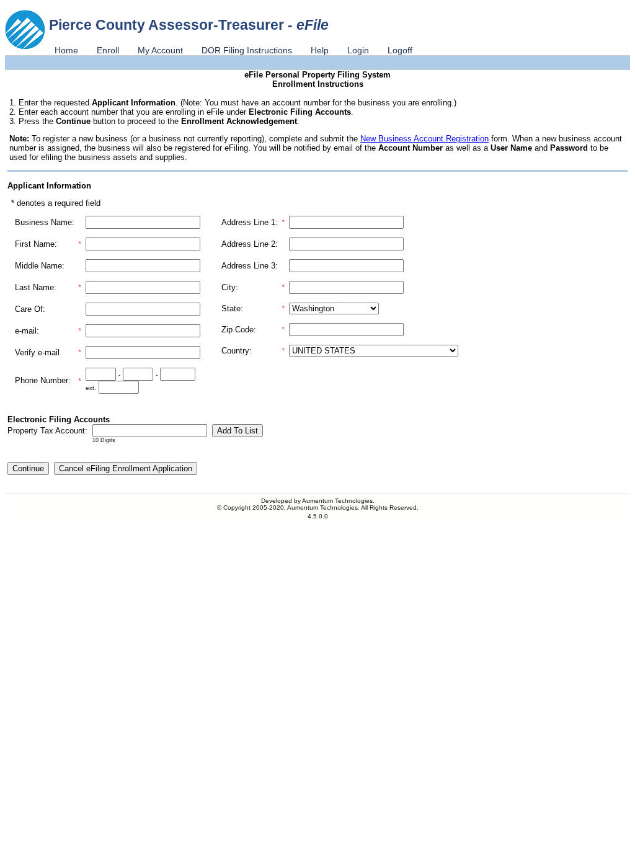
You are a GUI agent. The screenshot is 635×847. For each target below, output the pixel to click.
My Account (160, 50)
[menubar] (233, 50)
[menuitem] (66, 50)
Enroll (108, 50)
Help (320, 50)
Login (358, 50)
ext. (91, 387)
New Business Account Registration (424, 138)
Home (66, 50)
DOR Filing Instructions (247, 50)
